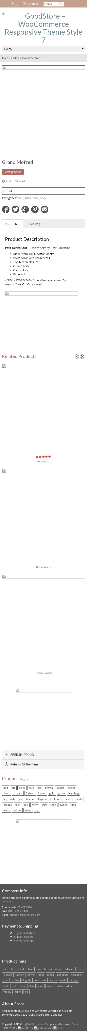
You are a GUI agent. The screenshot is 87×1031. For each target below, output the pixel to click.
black (22, 787)
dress (6, 793)
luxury (69, 799)
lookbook (56, 799)
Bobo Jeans (43, 567)
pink (17, 804)
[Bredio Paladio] (43, 619)
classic (60, 787)
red (26, 804)
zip (37, 810)
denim (71, 787)
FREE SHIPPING (22, 754)
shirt (44, 804)
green (61, 793)
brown (49, 787)
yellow (17, 810)
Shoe (43, 198)
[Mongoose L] (43, 408)
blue (31, 787)
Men (16, 58)
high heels (9, 799)
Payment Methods (25, 933)
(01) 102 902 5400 (21, 907)
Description (12, 224)
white (6, 810)
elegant (18, 793)
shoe (53, 804)
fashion (30, 793)
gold (51, 793)
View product (12, 172)
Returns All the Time (24, 764)
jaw (21, 799)
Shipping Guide (23, 936)
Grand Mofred (31, 58)
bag (5, 787)
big (13, 787)
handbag (73, 793)
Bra (39, 787)
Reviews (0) (35, 224)
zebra (28, 810)
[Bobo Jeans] (43, 513)
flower (42, 793)
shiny (35, 804)
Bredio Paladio (44, 673)
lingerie (42, 799)
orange (7, 804)
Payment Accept (24, 940)
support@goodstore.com (25, 915)
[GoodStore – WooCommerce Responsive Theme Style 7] (43, 28)
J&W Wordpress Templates (41, 1024)
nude (79, 799)
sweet (63, 804)
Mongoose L (43, 461)
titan (73, 804)
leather (30, 799)
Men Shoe (31, 198)
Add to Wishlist (15, 181)
